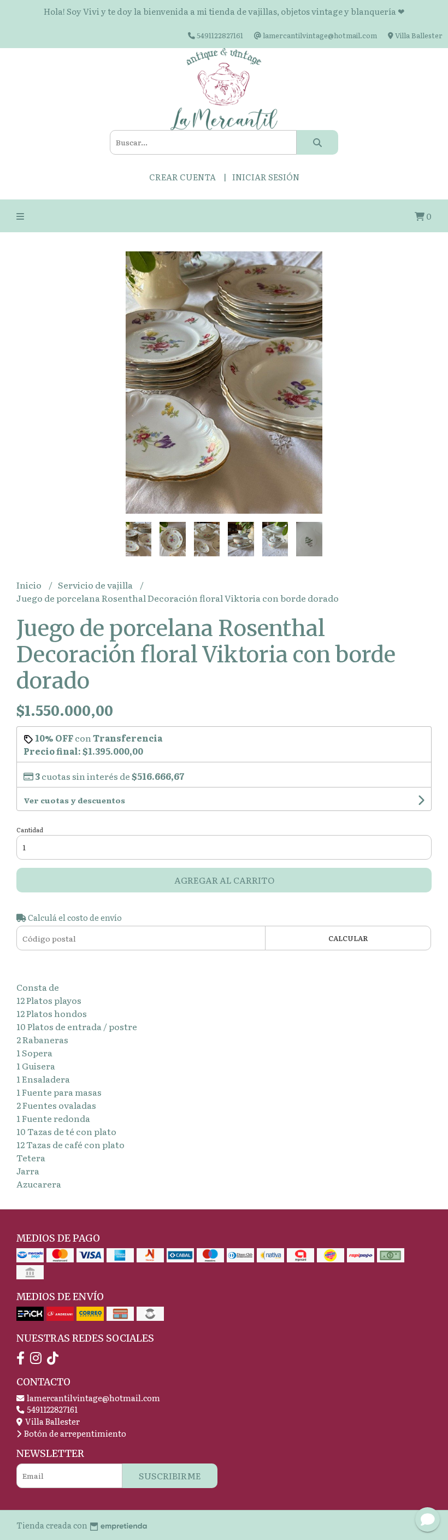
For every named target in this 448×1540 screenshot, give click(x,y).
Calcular (348, 938)
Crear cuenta (182, 177)
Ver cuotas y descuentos (74, 800)
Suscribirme (170, 1475)
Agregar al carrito (224, 879)
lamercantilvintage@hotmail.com (92, 1397)
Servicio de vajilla (96, 584)
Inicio (29, 584)
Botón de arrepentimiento (74, 1433)
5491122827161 (51, 1409)
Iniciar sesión (265, 177)
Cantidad (29, 829)
